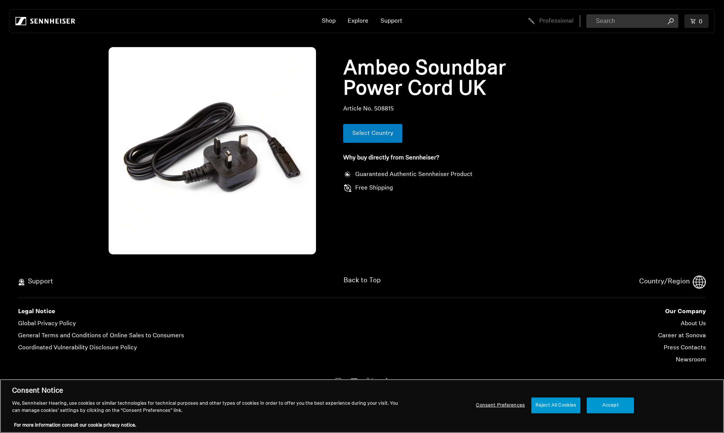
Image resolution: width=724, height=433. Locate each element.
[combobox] (632, 21)
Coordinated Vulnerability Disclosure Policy (77, 348)
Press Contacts (685, 348)
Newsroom (691, 360)
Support (391, 21)
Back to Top (362, 280)
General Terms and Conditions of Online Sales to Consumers (101, 336)
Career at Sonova (682, 336)
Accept (610, 405)
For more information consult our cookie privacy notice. (75, 425)
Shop (329, 21)
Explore (358, 21)
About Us (693, 324)
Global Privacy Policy (47, 324)
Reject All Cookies (555, 405)
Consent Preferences (500, 405)
